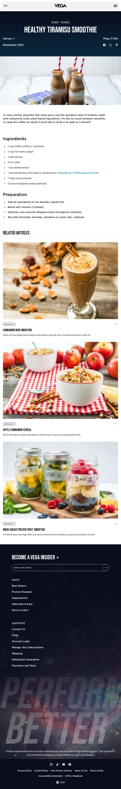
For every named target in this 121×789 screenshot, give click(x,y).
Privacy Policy (25, 770)
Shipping (17, 653)
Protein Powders (22, 592)
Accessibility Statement (51, 776)
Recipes (54, 22)
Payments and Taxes (24, 665)
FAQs (15, 635)
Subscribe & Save (22, 604)
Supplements (20, 598)
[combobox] (60, 782)
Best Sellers (19, 585)
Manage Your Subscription (27, 647)
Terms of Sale (96, 770)
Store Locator (20, 610)
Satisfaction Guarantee (25, 659)
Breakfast (65, 22)
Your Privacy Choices (61, 770)
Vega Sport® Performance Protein (78, 173)
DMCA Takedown (74, 776)
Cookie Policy (41, 770)
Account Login (21, 641)
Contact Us (18, 629)
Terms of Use (81, 770)
